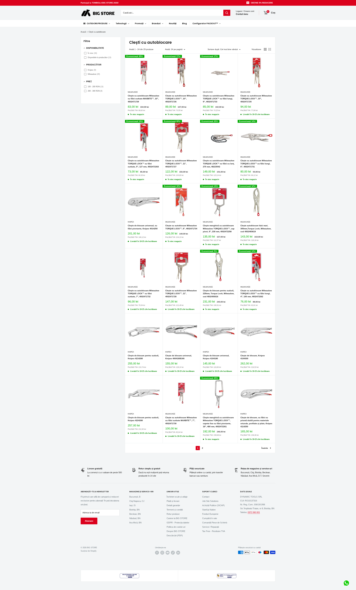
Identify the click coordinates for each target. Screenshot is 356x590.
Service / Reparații (210, 527)
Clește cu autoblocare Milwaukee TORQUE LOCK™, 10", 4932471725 (256, 99)
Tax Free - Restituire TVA (213, 531)
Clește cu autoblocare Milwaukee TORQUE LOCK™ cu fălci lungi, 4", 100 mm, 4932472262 (256, 293)
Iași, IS (132, 505)
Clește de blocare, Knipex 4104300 (252, 357)
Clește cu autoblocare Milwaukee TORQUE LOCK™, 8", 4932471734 (181, 227)
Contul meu (242, 14)
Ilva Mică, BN (135, 522)
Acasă (83, 32)
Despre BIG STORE (176, 531)
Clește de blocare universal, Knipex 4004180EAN (178, 357)
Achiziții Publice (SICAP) (213, 505)
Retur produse (173, 514)
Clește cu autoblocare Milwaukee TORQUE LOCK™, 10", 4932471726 (181, 99)
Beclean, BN (135, 514)
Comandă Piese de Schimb (214, 522)
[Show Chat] (347, 583)
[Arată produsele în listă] (270, 49)
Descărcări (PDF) (175, 535)
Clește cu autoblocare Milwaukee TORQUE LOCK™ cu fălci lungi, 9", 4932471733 (218, 99)
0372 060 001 (254, 512)
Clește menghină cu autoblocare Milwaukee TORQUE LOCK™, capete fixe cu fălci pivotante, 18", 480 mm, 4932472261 (218, 422)
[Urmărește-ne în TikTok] (173, 553)
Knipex (131, 222)
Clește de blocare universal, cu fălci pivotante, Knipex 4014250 (143, 227)
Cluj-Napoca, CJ (136, 501)
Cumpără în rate (209, 518)
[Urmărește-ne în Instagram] (162, 553)
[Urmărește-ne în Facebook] (157, 553)
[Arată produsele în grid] (265, 49)
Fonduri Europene (210, 514)
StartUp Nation (209, 509)
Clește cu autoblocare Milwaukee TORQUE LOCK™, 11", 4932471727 (181, 163)
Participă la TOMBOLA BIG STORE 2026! (100, 3)
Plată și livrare (173, 501)
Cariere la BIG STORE (177, 518)
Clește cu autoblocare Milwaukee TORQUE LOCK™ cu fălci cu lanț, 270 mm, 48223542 (218, 163)
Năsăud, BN (134, 518)
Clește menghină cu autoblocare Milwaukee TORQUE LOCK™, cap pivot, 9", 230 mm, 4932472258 (218, 228)
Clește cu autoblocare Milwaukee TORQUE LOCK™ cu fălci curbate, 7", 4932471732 (143, 293)
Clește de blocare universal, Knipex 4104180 (216, 357)
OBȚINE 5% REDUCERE (262, 3)
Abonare (89, 521)
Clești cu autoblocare (97, 32)
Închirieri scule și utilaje (177, 497)
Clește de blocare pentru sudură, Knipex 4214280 (143, 357)
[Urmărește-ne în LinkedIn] (178, 553)
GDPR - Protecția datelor (178, 522)
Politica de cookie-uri (176, 527)
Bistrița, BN (134, 509)
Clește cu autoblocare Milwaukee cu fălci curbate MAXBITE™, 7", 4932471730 (181, 420)
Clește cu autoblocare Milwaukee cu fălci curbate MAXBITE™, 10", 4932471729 (143, 99)
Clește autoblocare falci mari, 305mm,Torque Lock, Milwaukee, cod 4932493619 (255, 228)
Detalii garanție (173, 505)
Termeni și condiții (175, 509)
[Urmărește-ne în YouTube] (168, 553)
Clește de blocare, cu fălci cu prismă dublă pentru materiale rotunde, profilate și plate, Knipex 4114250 (256, 422)
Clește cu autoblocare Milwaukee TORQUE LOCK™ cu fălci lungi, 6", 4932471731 (256, 163)
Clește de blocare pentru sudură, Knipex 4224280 (143, 419)
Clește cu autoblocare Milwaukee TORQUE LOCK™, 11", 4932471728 (181, 293)
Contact (205, 497)
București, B (134, 497)
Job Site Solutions (210, 501)
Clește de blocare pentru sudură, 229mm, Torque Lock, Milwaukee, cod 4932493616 (218, 293)
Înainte (264, 448)
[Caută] (226, 13)
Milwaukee (133, 92)
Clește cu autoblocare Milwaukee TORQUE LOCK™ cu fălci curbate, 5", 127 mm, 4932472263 (143, 163)
